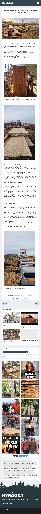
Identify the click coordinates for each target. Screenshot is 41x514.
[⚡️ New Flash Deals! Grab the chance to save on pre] (30, 408)
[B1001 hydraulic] (19, 286)
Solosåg (13, 472)
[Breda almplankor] (19, 159)
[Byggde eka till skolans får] (29, 318)
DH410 (8, 465)
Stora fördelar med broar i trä (8, 324)
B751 (4, 461)
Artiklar (21, 15)
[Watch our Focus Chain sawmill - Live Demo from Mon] (11, 408)
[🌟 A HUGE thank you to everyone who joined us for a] (30, 426)
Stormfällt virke (30, 472)
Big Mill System (7, 463)
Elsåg (12, 465)
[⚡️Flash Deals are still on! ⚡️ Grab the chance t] (11, 389)
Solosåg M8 (18, 472)
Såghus (24, 475)
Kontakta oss (36, 513)
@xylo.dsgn (10, 229)
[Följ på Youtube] (7, 509)
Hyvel (30, 465)
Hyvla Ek (5, 352)
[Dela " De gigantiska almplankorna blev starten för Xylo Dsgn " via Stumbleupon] (28, 295)
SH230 (5, 472)
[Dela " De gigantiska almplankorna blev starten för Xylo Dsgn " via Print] (32, 295)
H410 (26, 465)
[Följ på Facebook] (3, 509)
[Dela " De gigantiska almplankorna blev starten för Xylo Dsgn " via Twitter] (17, 295)
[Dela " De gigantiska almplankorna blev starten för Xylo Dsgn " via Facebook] (15, 295)
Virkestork (11, 477)
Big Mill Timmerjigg (15, 463)
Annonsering (28, 513)
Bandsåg (12, 461)
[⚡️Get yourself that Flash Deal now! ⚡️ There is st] (30, 389)
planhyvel (13, 470)
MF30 (24, 468)
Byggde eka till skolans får (26, 326)
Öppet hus (17, 477)
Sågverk (29, 475)
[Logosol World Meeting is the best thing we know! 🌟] (11, 445)
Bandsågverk (18, 461)
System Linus (6, 475)
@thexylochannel (31, 227)
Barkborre (25, 461)
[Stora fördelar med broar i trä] (11, 317)
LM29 (20, 468)
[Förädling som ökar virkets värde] (11, 334)
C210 (4, 465)
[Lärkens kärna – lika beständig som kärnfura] (29, 334)
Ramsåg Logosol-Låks (25, 470)
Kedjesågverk (6, 468)
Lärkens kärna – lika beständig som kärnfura (29, 340)
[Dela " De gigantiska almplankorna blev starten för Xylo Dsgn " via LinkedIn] (23, 295)
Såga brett (14, 352)
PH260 (5, 470)
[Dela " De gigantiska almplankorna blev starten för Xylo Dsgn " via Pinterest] (21, 295)
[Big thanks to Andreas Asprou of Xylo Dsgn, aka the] (11, 426)
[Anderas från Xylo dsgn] (20, 96)
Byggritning (33, 463)
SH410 (9, 472)
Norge (27, 468)
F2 (15, 465)
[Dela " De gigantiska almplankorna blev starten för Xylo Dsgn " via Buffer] (26, 295)
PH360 (9, 470)
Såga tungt (25, 352)
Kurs (12, 468)
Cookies (32, 513)
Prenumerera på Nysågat (20, 513)
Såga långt (20, 352)
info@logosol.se (10, 503)
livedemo (16, 468)
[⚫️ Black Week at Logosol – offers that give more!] (30, 370)
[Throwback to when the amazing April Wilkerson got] (11, 370)
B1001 (8, 461)
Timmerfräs (34, 475)
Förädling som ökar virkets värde (9, 341)
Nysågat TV (33, 468)
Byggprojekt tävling (25, 463)
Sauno (32, 470)
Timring (9, 352)
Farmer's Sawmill (20, 465)
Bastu (30, 461)
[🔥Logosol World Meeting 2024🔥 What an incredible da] (30, 445)
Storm (24, 472)
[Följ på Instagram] (5, 509)
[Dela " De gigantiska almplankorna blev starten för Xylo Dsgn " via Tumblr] (19, 295)
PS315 (18, 470)
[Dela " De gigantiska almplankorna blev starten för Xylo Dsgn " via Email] (30, 295)
